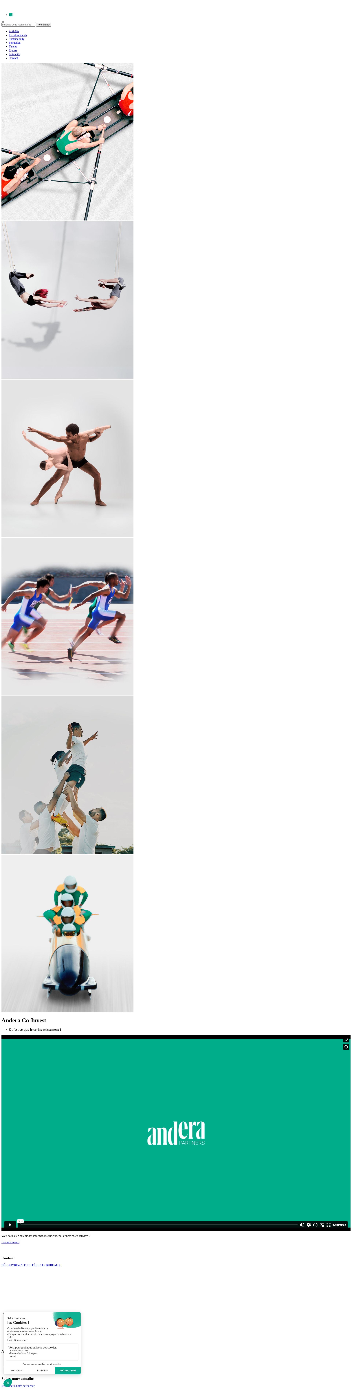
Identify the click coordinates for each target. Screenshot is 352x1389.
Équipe (13, 50)
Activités (14, 31)
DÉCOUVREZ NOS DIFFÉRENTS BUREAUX (30, 1265)
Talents (13, 46)
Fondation (15, 42)
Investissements (18, 35)
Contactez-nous (10, 1242)
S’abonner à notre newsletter (17, 1385)
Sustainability (16, 39)
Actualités (14, 54)
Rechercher (44, 24)
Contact (13, 58)
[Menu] (2, 22)
